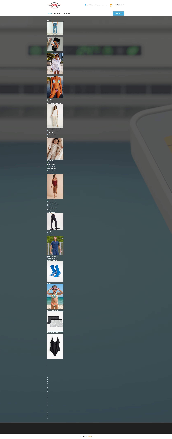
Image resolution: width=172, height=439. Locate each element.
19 (47, 396)
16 (47, 390)
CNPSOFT (90, 436)
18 (47, 394)
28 (47, 414)
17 (47, 392)
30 (47, 418)
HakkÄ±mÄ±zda (57, 13)
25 (47, 408)
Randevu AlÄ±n (118, 13)
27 (47, 412)
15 (47, 388)
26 (47, 410)
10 (47, 377)
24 (47, 406)
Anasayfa (50, 13)
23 (47, 404)
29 (47, 416)
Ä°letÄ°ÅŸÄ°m (66, 13)
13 (47, 384)
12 (47, 381)
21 (47, 400)
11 (47, 379)
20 (47, 398)
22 (47, 402)
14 (47, 386)
